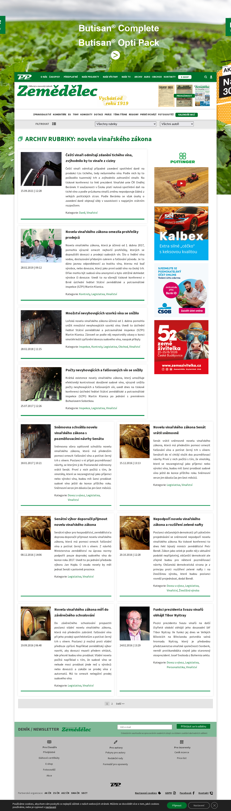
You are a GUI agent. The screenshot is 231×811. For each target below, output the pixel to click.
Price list (181, 758)
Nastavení (199, 805)
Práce (108, 114)
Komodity (86, 114)
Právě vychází (148, 114)
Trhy (76, 114)
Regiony (133, 114)
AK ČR (48, 793)
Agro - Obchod (153, 76)
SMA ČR (75, 793)
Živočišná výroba (189, 590)
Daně (82, 212)
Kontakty (169, 76)
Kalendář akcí (186, 114)
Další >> (120, 703)
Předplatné (49, 752)
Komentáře (59, 114)
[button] (193, 726)
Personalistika (176, 667)
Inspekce (84, 346)
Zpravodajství (42, 114)
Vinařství (92, 212)
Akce (49, 775)
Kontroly (84, 294)
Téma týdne (120, 114)
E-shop (49, 763)
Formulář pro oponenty (115, 764)
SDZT (84, 793)
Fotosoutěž (166, 114)
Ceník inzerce (182, 752)
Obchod (123, 346)
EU (69, 114)
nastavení (50, 807)
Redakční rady (115, 758)
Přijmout (176, 805)
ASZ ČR (65, 793)
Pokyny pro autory (115, 752)
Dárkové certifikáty (49, 757)
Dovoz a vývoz (76, 495)
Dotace (98, 114)
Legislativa (98, 294)
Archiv (138, 76)
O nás (44, 76)
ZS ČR (56, 793)
